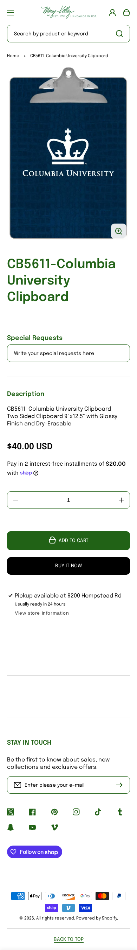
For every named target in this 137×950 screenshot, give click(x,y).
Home (13, 56)
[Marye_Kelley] (68, 12)
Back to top (69, 939)
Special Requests (35, 338)
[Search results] (121, 33)
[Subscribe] (121, 785)
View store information (42, 613)
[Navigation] (10, 12)
